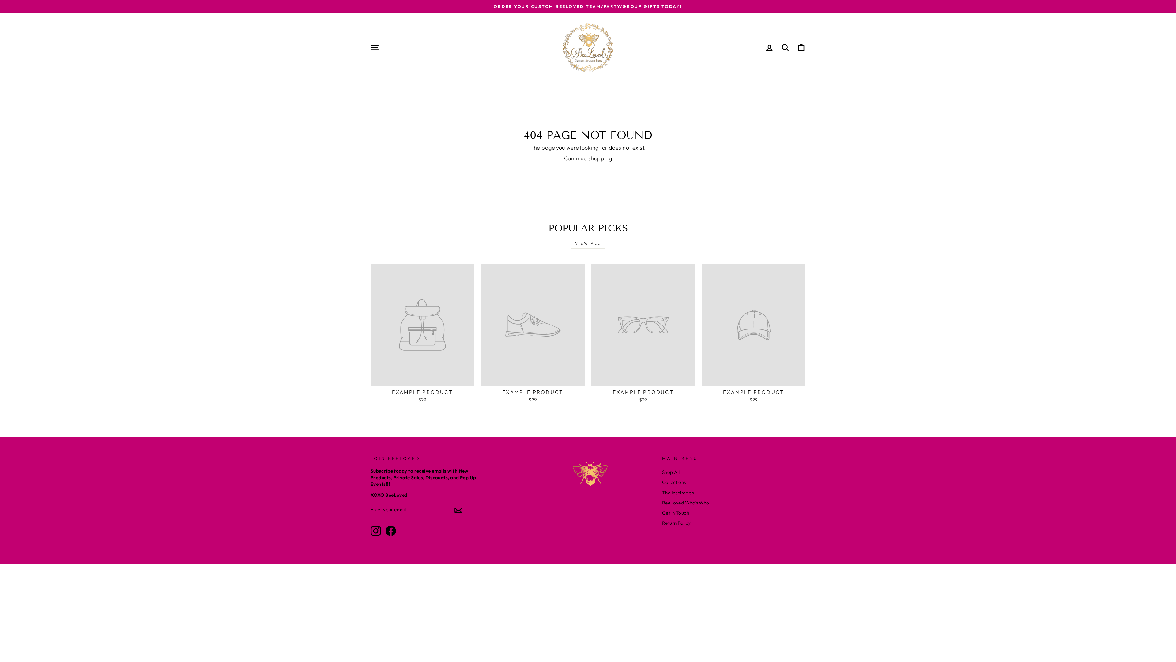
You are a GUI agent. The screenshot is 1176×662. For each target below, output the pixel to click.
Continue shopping (588, 158)
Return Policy (676, 523)
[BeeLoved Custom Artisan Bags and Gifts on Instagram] (376, 531)
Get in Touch (675, 513)
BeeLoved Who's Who (685, 503)
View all (588, 243)
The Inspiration (678, 493)
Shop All (671, 472)
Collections (674, 482)
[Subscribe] (458, 510)
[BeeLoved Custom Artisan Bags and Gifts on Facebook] (391, 531)
